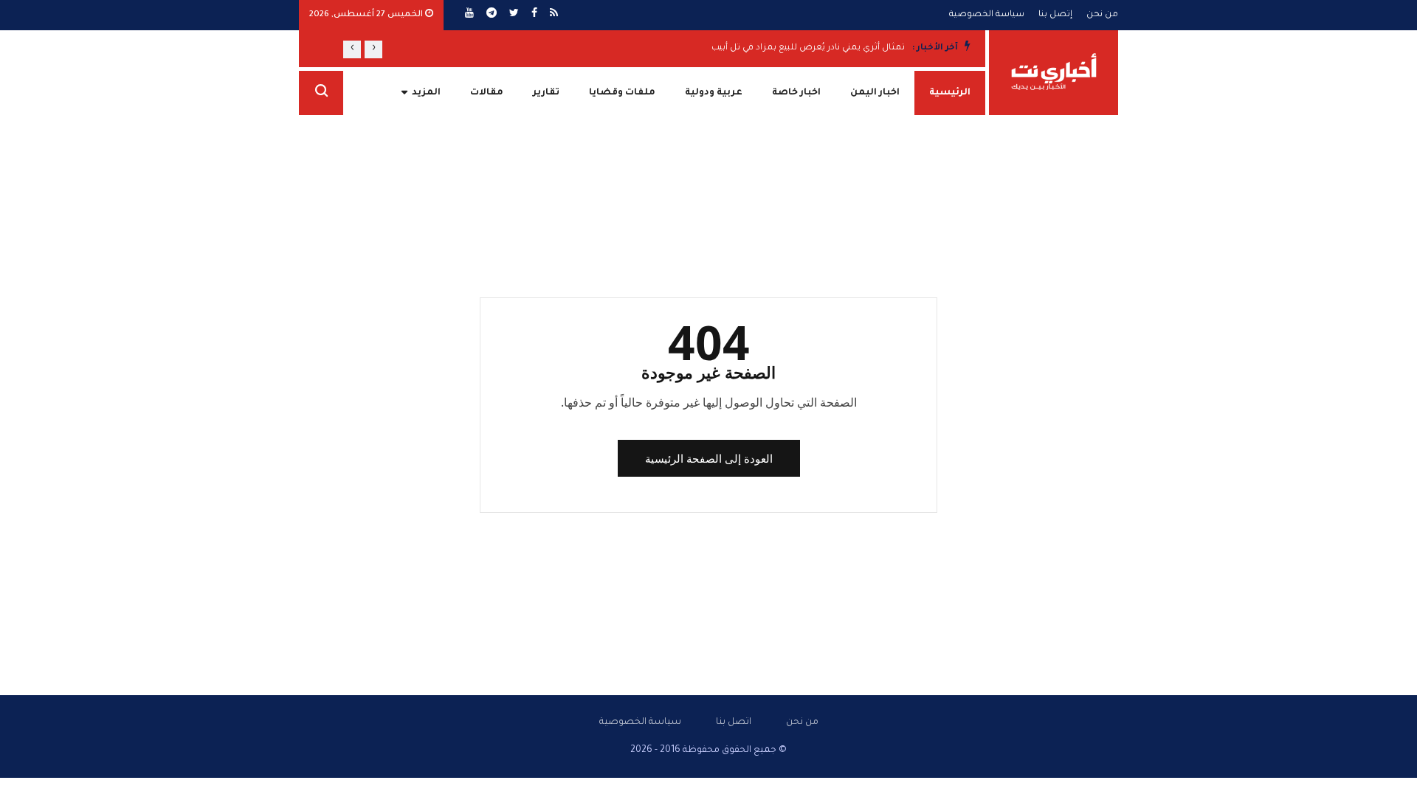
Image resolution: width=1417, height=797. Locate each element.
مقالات (486, 93)
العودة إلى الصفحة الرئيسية (709, 458)
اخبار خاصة (796, 93)
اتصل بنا (733, 722)
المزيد (426, 93)
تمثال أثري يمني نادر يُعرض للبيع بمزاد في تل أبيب (808, 48)
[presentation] (373, 49)
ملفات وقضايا (622, 93)
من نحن (1102, 15)
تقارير (546, 93)
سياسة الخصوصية (986, 15)
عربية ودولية (713, 93)
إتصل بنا (1055, 15)
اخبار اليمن (875, 93)
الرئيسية (949, 93)
